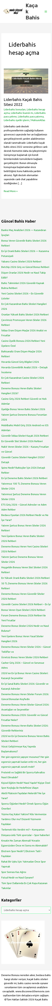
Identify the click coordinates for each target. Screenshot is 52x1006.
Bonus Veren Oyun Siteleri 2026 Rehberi (23, 609)
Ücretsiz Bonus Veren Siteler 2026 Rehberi (24, 657)
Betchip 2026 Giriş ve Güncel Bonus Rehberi (25, 267)
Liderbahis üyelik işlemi (16, 120)
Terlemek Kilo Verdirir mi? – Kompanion (22, 829)
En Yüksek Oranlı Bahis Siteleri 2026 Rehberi (25, 577)
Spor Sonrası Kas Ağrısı (13, 872)
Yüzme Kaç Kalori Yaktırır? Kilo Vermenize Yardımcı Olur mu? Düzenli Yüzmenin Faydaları (24, 819)
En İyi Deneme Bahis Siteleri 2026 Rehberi (24, 478)
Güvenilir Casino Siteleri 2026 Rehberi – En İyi (26, 604)
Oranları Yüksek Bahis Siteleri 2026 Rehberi (25, 314)
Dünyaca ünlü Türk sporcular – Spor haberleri (25, 835)
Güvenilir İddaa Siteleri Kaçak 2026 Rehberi (25, 435)
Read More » (10, 191)
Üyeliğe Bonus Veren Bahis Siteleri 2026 (23, 409)
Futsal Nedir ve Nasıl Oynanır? (17, 877)
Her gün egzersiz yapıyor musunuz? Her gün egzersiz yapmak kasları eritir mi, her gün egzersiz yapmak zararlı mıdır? (25, 761)
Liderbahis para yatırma (31, 116)
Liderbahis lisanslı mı (22, 113)
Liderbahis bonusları (15, 109)
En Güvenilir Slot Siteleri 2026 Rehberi (22, 441)
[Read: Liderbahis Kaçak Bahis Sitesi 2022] (26, 80)
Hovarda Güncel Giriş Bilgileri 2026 (20, 361)
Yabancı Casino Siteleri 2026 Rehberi (21, 261)
